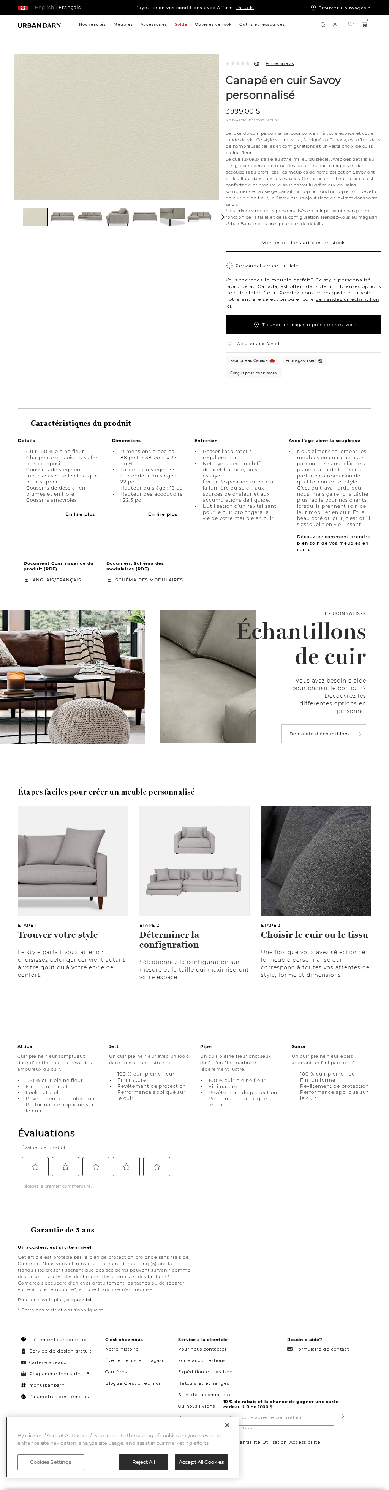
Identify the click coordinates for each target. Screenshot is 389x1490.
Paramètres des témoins (59, 1396)
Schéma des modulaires (149, 580)
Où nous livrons (196, 1406)
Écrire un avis (280, 63)
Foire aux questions (202, 1360)
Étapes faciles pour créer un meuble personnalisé (106, 791)
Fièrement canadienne (58, 1339)
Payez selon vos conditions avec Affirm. (194, 7)
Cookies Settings (50, 1462)
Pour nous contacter (202, 1349)
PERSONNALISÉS (345, 613)
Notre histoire (122, 1349)
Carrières (116, 1372)
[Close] (227, 1425)
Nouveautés (92, 24)
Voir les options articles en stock (303, 242)
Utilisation (274, 1442)
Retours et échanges (203, 1383)
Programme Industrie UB (59, 1373)
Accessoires (154, 24)
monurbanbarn (47, 1385)
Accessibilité (305, 1442)
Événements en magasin (136, 1360)
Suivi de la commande (205, 1394)
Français (68, 580)
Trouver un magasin (345, 8)
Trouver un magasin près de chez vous (309, 324)
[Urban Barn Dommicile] (39, 25)
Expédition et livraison (205, 1372)
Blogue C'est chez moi (132, 1383)
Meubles (123, 24)
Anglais (43, 580)
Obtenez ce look (213, 24)
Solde (181, 24)
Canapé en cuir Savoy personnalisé (283, 87)
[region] (122, 1447)
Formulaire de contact (322, 1349)
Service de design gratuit (59, 1351)
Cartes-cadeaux (47, 1362)
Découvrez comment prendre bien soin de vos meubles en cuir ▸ (334, 543)
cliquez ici (79, 1299)
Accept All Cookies (201, 1462)
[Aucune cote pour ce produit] (240, 63)
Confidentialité (242, 1442)
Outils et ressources (262, 24)
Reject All (143, 1462)
